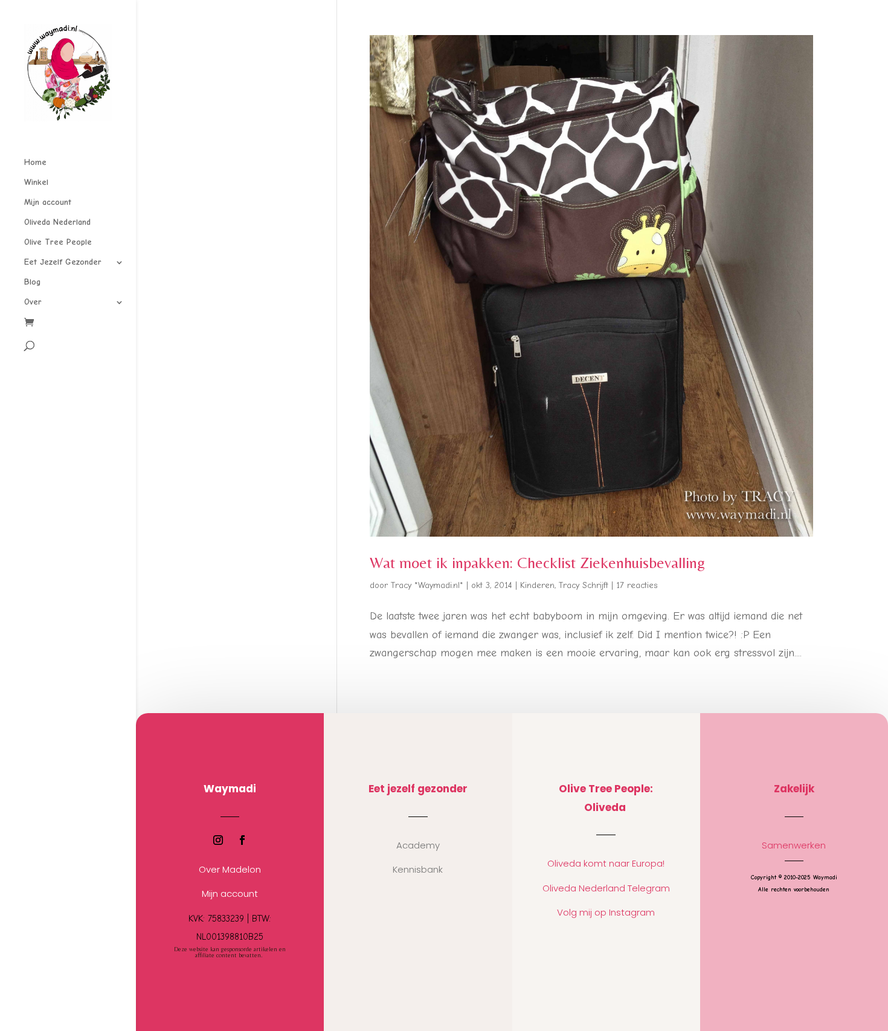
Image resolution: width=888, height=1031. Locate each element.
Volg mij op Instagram (606, 912)
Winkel (36, 182)
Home (35, 162)
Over (33, 302)
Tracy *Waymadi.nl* (427, 585)
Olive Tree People (58, 242)
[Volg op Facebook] (242, 840)
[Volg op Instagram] (218, 840)
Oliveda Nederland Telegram (606, 888)
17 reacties (636, 585)
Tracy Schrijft (583, 585)
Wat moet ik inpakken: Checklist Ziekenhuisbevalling (537, 563)
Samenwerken (794, 845)
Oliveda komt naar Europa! (605, 863)
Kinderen (537, 585)
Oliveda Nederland (57, 222)
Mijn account (47, 202)
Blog (32, 282)
